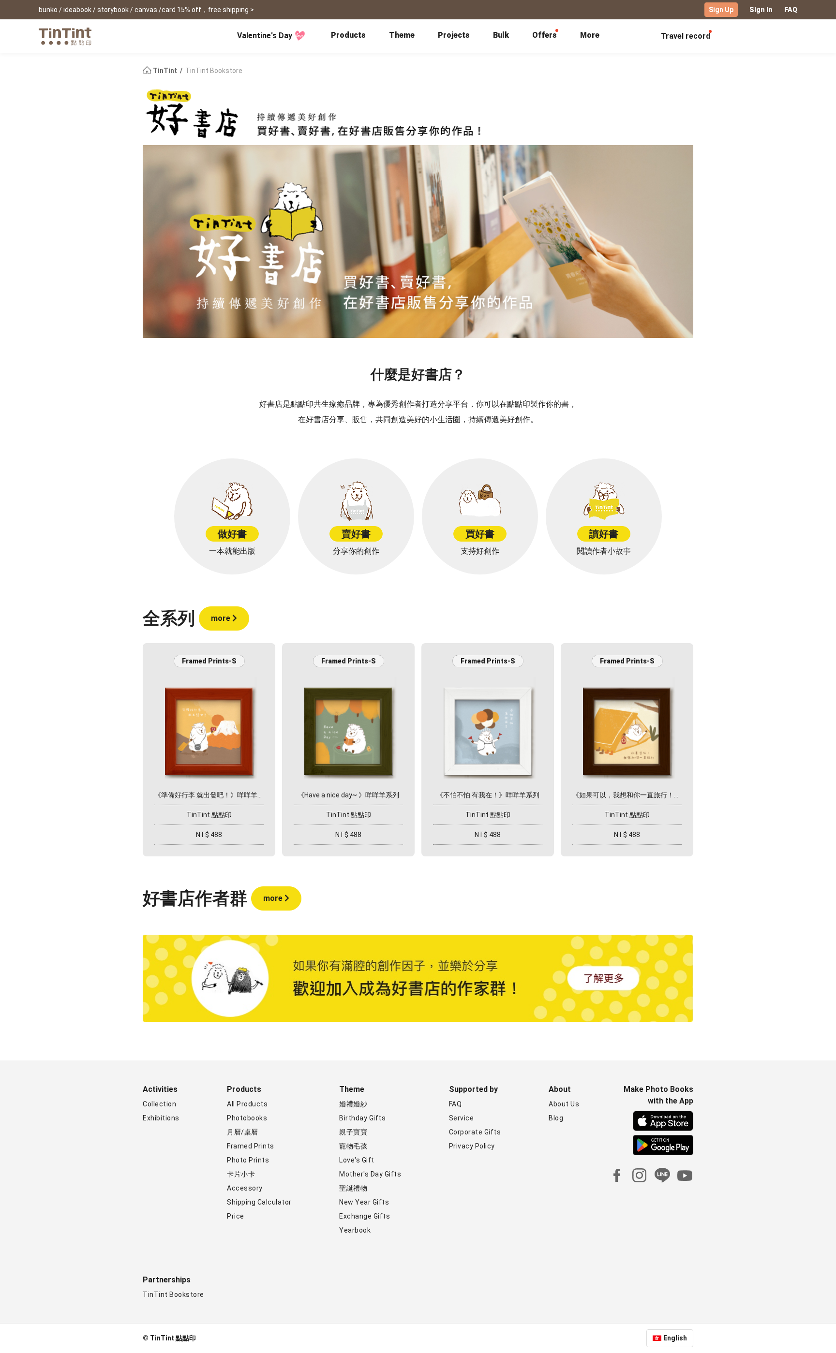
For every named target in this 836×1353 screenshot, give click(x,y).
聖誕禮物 (353, 1188)
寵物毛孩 (353, 1146)
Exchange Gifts (364, 1216)
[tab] (348, 36)
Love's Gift (356, 1160)
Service (461, 1118)
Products (348, 35)
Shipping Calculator (259, 1202)
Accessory (245, 1188)
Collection (159, 1104)
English (675, 1338)
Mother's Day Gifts (370, 1174)
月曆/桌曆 (242, 1132)
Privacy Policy (472, 1146)
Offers (544, 35)
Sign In (761, 10)
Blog (556, 1118)
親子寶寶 (353, 1132)
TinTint (165, 70)
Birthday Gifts (362, 1118)
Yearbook (355, 1230)
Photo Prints (248, 1160)
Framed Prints (250, 1146)
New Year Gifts (364, 1202)
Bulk (501, 35)
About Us (564, 1104)
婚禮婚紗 (353, 1104)
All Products (247, 1104)
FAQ (790, 10)
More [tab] (589, 35)
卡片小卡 (241, 1174)
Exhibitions (161, 1118)
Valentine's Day (264, 35)
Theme (402, 35)
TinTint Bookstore (173, 1294)
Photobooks (247, 1118)
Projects (454, 35)
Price (235, 1216)
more (221, 618)
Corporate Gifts (475, 1132)
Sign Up (721, 10)
